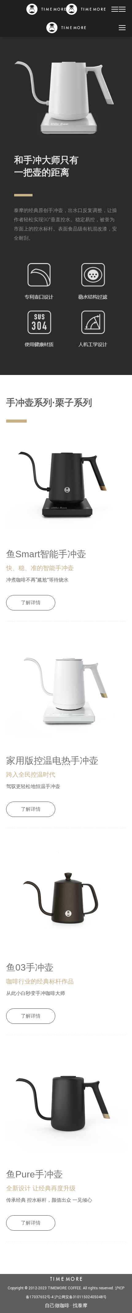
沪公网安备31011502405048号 (80, 1297)
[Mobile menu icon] (114, 9)
